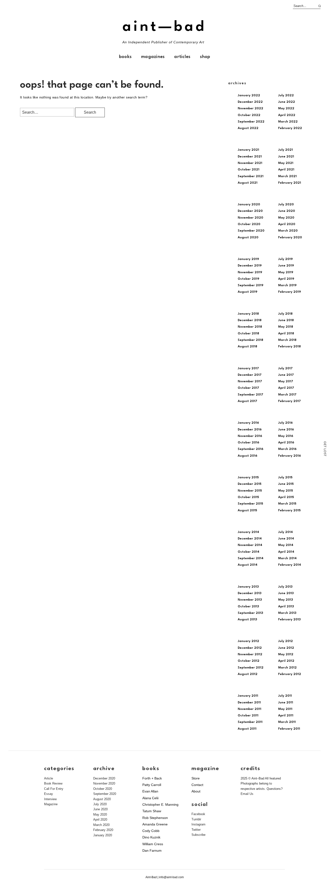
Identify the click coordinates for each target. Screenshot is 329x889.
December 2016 (250, 429)
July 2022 (286, 95)
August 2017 (247, 401)
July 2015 (285, 477)
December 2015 (249, 484)
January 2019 (248, 259)
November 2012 (250, 654)
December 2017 (250, 374)
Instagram (198, 824)
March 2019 (287, 285)
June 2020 (286, 211)
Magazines (152, 57)
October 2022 (249, 115)
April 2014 (286, 551)
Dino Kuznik (151, 837)
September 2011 (250, 722)
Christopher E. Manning (160, 804)
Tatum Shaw (151, 811)
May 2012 (285, 654)
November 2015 (250, 490)
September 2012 (250, 667)
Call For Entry (53, 789)
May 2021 (285, 163)
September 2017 (250, 394)
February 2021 (289, 182)
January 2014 (248, 532)
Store (195, 778)
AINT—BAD (164, 27)
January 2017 (248, 368)
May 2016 (285, 436)
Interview (50, 799)
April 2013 (286, 606)
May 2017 (285, 381)
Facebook (198, 814)
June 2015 (286, 484)
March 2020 (288, 230)
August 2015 (247, 510)
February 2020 (290, 237)
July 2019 (285, 259)
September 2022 (251, 121)
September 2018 (250, 340)
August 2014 (247, 564)
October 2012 (248, 660)
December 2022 (250, 102)
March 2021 (287, 176)
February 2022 (290, 128)
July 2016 (285, 422)
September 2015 (250, 503)
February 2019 (289, 291)
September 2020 (251, 230)
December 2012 (250, 647)
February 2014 (289, 564)
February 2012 (289, 674)
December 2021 (250, 156)
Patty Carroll (151, 785)
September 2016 (250, 449)
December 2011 (249, 702)
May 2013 (285, 599)
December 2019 (250, 265)
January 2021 (248, 149)
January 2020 (249, 204)
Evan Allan (150, 791)
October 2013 (248, 606)
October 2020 (249, 224)
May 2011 (285, 709)
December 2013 (249, 593)
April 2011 (285, 715)
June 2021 (286, 156)
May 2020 (286, 217)
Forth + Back (152, 778)
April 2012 (286, 660)
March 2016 (287, 449)
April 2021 (286, 169)
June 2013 (286, 593)
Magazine (51, 804)
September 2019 (250, 285)
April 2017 (286, 387)
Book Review (53, 783)
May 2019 (285, 272)
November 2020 (250, 217)
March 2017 (287, 394)
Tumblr (196, 819)
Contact (197, 785)
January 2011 (248, 695)
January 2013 (248, 586)
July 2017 (285, 368)
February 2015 (289, 510)
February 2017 (289, 401)
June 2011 (285, 702)
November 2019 (250, 272)
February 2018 (289, 346)
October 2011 (248, 715)
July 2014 (285, 532)
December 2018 (250, 320)
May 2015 (285, 490)
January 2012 (248, 641)
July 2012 (285, 641)
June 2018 (286, 320)
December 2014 (250, 538)
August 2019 (247, 291)
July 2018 (285, 313)
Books (125, 57)
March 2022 (288, 121)
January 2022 (249, 95)
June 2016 (286, 429)
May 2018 (285, 326)
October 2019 (248, 278)
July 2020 (286, 204)
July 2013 (285, 586)
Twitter (196, 829)
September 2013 (250, 613)
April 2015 (286, 497)
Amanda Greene (155, 824)
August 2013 (247, 619)
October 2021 (248, 169)
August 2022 (248, 128)
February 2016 (289, 455)
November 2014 (250, 545)
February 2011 (289, 728)
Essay (48, 794)
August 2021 (247, 182)
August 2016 (247, 455)
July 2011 (285, 695)
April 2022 (286, 115)
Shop (205, 57)
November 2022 (250, 108)
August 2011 (247, 728)
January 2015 (248, 477)
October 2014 (248, 551)
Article (48, 778)
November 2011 (249, 709)
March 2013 (287, 613)
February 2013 (289, 619)
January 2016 (248, 422)
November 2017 (250, 381)
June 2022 (286, 102)
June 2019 (286, 265)
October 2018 (248, 333)
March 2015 (287, 503)
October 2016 (248, 442)
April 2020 (286, 224)
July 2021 (285, 149)
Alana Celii (150, 798)
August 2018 (247, 346)
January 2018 (248, 313)
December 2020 (250, 211)
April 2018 (286, 333)
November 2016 (250, 436)
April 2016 (286, 442)
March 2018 (287, 340)
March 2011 (287, 722)
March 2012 (287, 667)
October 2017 (248, 387)
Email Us (247, 794)
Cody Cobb (150, 831)
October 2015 (248, 497)
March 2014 (287, 558)
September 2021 (250, 176)
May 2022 (286, 108)
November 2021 (250, 163)
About (195, 791)
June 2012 (286, 647)
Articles (182, 57)
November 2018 (250, 326)
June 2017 (286, 374)
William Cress (152, 844)
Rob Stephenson (155, 818)
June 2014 (286, 538)
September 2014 (250, 558)
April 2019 (286, 278)
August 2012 (247, 674)
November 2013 (250, 599)
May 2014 (285, 545)
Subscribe (198, 835)
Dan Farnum (152, 850)
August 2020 (248, 237)
